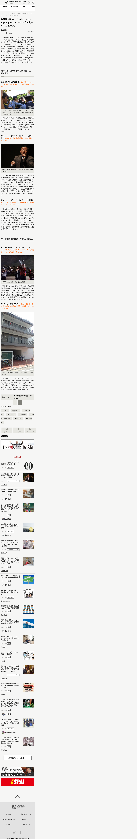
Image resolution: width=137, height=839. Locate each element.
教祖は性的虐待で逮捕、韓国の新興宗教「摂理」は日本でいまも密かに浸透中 (17, 306)
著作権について (26, 819)
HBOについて (8, 814)
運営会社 (8, 824)
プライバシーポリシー (9, 819)
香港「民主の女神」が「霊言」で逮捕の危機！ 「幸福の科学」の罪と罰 (17, 84)
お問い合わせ (26, 824)
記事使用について (26, 814)
